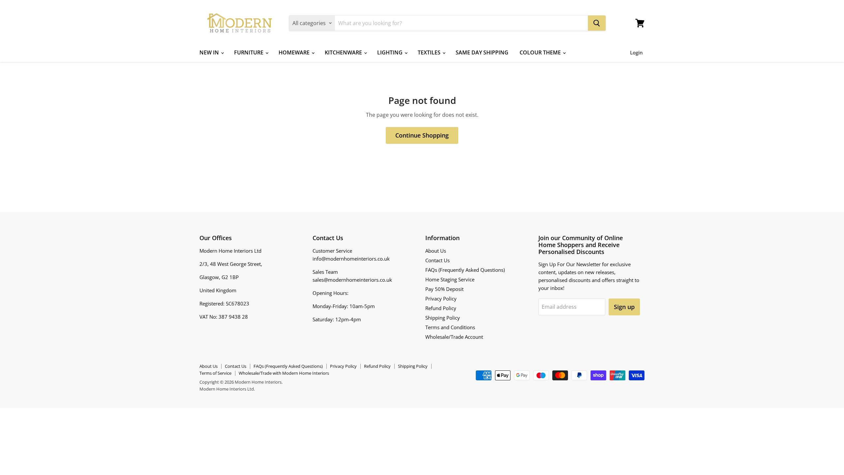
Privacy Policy (441, 298)
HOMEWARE (295, 52)
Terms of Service (215, 373)
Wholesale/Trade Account (454, 336)
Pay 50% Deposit (444, 289)
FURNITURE (249, 52)
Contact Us (437, 260)
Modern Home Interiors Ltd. (227, 389)
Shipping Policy (442, 317)
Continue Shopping (422, 135)
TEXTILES (430, 52)
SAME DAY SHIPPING (482, 52)
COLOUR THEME (541, 52)
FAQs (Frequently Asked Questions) (465, 270)
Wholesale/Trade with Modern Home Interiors (284, 373)
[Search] (597, 23)
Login (636, 52)
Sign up (624, 307)
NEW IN (209, 52)
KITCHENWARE (344, 52)
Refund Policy (440, 308)
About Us (435, 250)
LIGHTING (390, 52)
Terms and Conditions (450, 327)
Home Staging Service (449, 279)
